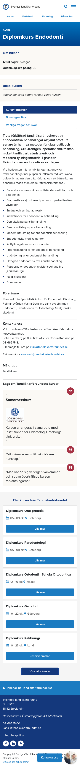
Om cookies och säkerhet (16, 762)
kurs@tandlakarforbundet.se (49, 347)
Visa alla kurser (40, 671)
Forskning (47, 16)
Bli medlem (67, 16)
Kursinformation (16, 110)
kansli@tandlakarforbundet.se (22, 728)
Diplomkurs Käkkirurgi (23, 638)
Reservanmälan (40, 656)
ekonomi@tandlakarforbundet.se (42, 354)
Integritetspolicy (13, 735)
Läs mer (40, 529)
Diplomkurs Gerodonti (22, 606)
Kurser (10, 16)
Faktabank (28, 16)
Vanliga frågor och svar (21, 125)
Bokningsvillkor (16, 117)
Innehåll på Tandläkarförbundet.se (29, 688)
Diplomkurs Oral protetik (25, 511)
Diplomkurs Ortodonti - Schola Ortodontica (38, 574)
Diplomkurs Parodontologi (26, 543)
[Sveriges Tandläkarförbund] (21, 7)
